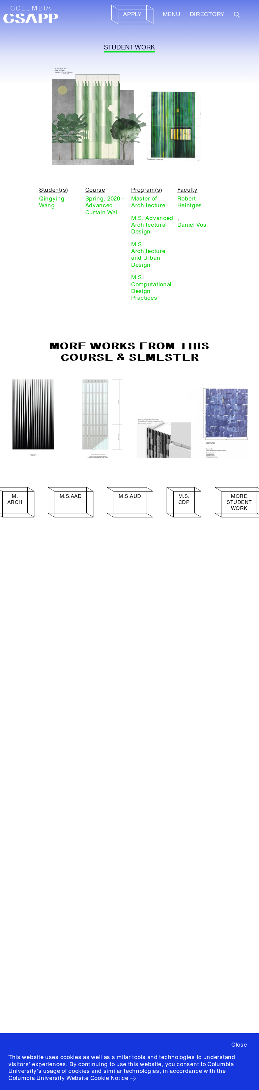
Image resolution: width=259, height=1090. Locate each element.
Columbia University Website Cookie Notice (68, 1078)
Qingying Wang (52, 202)
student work (129, 47)
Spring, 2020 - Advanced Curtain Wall (104, 205)
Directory (207, 14)
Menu (171, 14)
